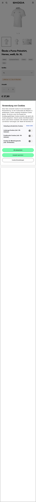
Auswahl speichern (18, 155)
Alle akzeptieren (18, 150)
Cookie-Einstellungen (18, 160)
